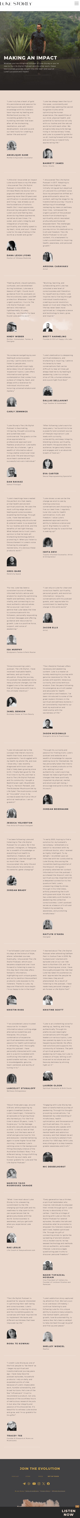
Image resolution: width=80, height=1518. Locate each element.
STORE (28, 1476)
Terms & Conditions (32, 1491)
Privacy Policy (45, 1491)
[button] (76, 3)
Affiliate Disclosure (58, 1491)
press (40, 1476)
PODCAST (15, 1476)
